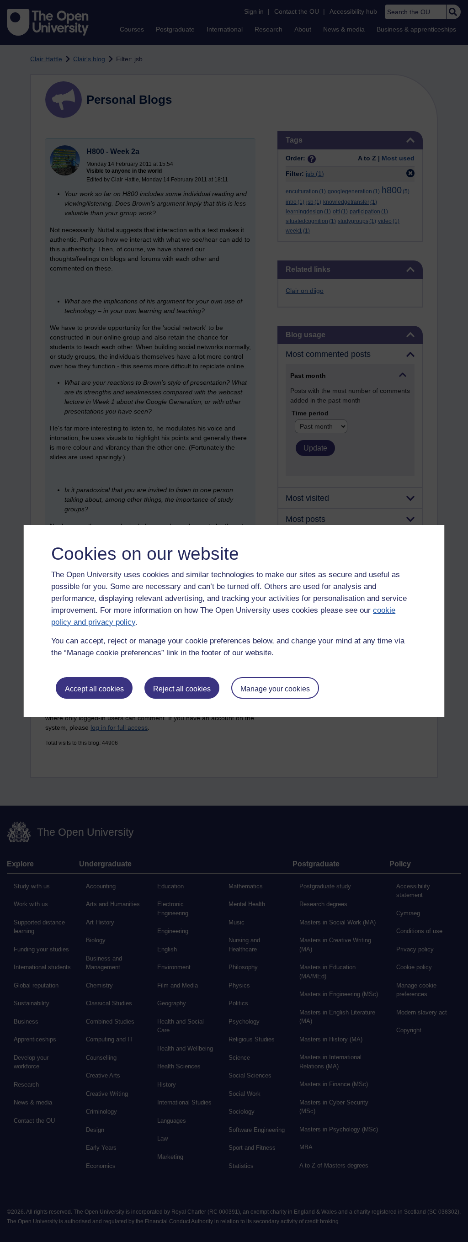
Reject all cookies (182, 689)
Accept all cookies (94, 689)
